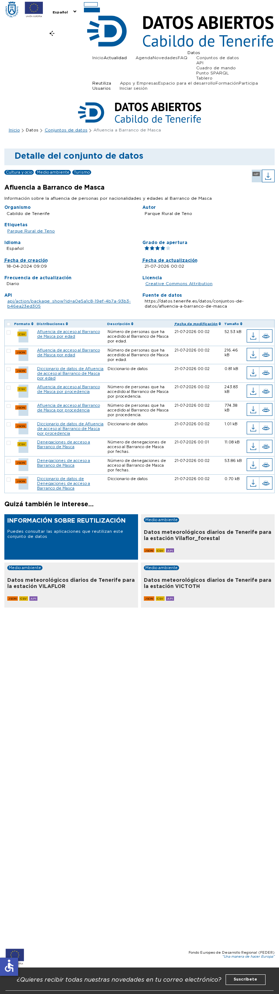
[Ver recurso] (265, 335)
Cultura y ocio (19, 172)
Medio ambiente (53, 172)
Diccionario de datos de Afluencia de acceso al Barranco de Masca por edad (70, 373)
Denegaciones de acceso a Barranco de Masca (63, 444)
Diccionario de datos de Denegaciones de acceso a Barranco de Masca (63, 483)
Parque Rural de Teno (31, 231)
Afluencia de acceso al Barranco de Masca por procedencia (68, 389)
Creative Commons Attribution (179, 283)
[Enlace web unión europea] (34, 9)
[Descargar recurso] (253, 335)
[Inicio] (12, 9)
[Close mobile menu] (92, 10)
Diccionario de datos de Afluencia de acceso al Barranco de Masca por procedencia (70, 429)
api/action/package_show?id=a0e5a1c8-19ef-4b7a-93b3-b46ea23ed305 (69, 304)
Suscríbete (245, 979)
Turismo (82, 172)
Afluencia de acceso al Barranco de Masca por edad (68, 334)
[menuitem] (64, 12)
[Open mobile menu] (91, 4)
